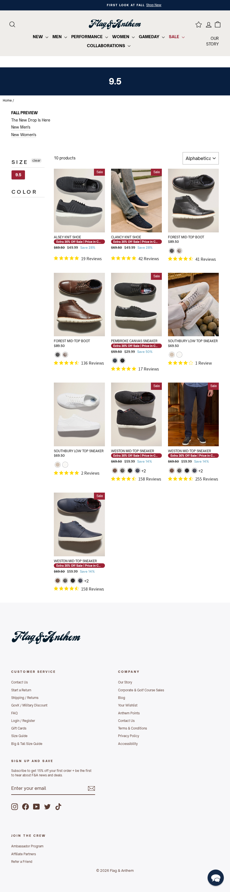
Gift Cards (18, 728)
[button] (216, 878)
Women (121, 36)
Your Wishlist (127, 705)
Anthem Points (129, 713)
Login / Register (23, 721)
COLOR (24, 192)
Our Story (125, 682)
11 (198, 194)
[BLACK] (172, 251)
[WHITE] (179, 355)
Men (57, 36)
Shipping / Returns (24, 698)
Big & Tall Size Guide (26, 744)
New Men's (20, 127)
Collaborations (106, 45)
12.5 (131, 208)
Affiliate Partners (23, 854)
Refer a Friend (21, 862)
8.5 (74, 180)
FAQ (14, 713)
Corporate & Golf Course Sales (141, 690)
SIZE (20, 162)
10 (66, 194)
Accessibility (128, 744)
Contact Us (19, 682)
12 (179, 208)
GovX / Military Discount (29, 705)
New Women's (23, 134)
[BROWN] (179, 251)
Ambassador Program (27, 846)
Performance (87, 36)
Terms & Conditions (132, 728)
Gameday (149, 36)
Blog (121, 698)
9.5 (18, 174)
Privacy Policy (128, 736)
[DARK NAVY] (115, 361)
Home (7, 100)
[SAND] (172, 355)
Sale (174, 36)
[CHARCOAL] (130, 471)
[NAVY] (137, 471)
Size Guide (19, 736)
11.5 (150, 194)
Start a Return (21, 690)
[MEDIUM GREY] (122, 471)
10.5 (131, 194)
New (38, 36)
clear (36, 160)
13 (79, 436)
